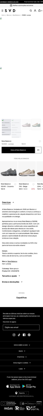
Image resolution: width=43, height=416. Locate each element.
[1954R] (9, 171)
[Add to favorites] (40, 141)
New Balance (16, 15)
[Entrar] (35, 10)
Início (3, 15)
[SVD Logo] (10, 10)
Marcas (9, 15)
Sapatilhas (21, 298)
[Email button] (38, 150)
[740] (27, 171)
